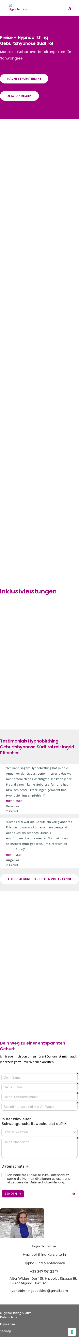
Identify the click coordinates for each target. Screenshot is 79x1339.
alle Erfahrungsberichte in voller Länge (39, 879)
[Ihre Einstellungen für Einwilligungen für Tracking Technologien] (72, 1332)
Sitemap (5, 1331)
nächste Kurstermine (24, 79)
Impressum (7, 1324)
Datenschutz (8, 1317)
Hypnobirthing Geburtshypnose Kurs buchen (39, 966)
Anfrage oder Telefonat (39, 927)
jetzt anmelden (19, 96)
